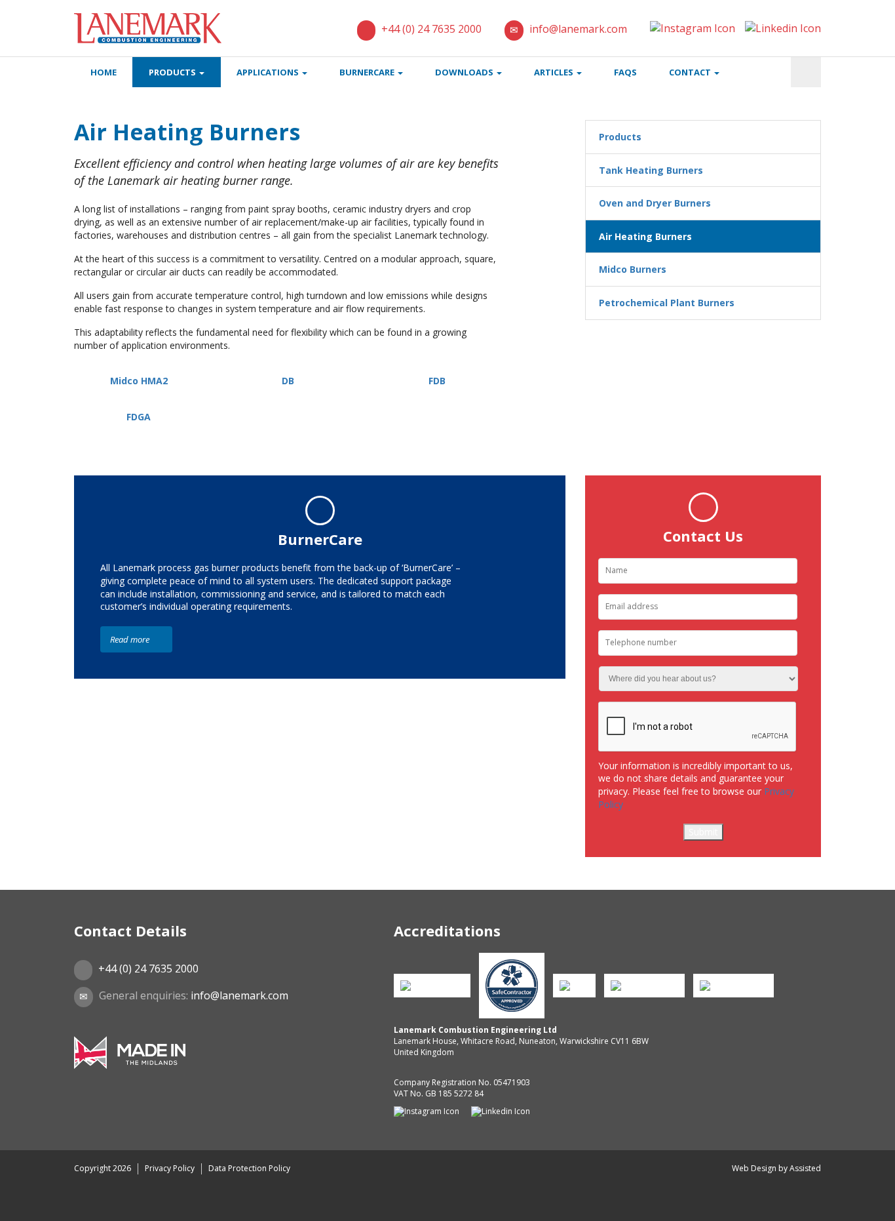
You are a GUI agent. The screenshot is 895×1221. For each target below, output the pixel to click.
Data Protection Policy (249, 1168)
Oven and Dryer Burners (655, 203)
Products (173, 72)
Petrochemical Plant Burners (666, 302)
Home (103, 72)
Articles (554, 72)
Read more (130, 639)
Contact (691, 72)
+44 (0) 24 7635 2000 (431, 29)
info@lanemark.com (578, 29)
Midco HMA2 (139, 380)
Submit (703, 832)
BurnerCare (367, 72)
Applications (269, 72)
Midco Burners (632, 269)
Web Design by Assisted (776, 1168)
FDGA (138, 416)
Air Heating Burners (645, 236)
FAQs (625, 72)
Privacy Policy (170, 1168)
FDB (437, 380)
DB (288, 380)
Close (26, 1207)
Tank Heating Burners (651, 170)
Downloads (465, 72)
